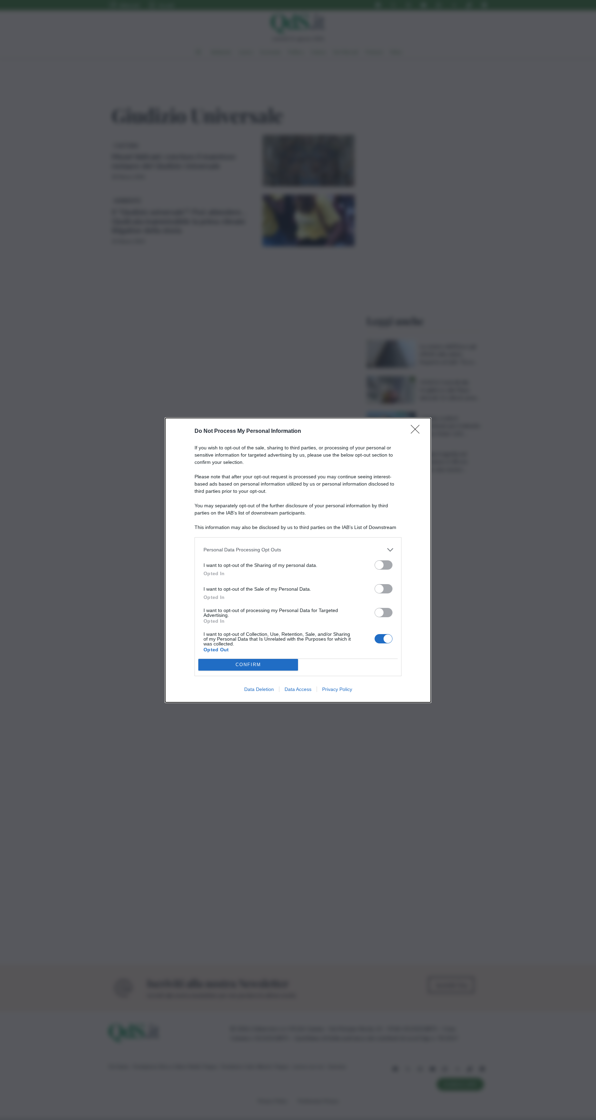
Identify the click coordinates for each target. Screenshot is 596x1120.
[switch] (384, 565)
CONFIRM (248, 664)
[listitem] (298, 549)
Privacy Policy (337, 689)
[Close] (417, 431)
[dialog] (298, 560)
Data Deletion (259, 689)
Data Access (298, 689)
